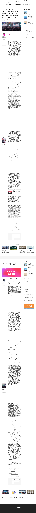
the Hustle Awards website (13, 469)
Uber (15, 419)
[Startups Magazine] (18, 1)
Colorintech (14, 313)
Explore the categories (11, 462)
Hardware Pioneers (26, 295)
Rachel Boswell (4, 36)
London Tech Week (29, 296)
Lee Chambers (15, 365)
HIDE (31, 295)
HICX (29, 295)
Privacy (10, 506)
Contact (6, 506)
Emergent (25, 294)
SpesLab (27, 299)
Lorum (32, 296)
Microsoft (28, 297)
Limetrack (25, 296)
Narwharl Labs (31, 297)
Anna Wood (4, 282)
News (13, 190)
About (3, 506)
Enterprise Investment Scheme (29, 294)
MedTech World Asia (29, 31)
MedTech (26, 297)
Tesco (29, 300)
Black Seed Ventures (14, 445)
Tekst (27, 300)
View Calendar (26, 39)
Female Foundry (16, 306)
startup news (13, 471)
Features (3, 250)
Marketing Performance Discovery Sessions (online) (30, 37)
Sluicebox (25, 299)
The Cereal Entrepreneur (14, 474)
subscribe (10, 473)
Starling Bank (29, 299)
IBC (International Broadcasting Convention (29, 34)
